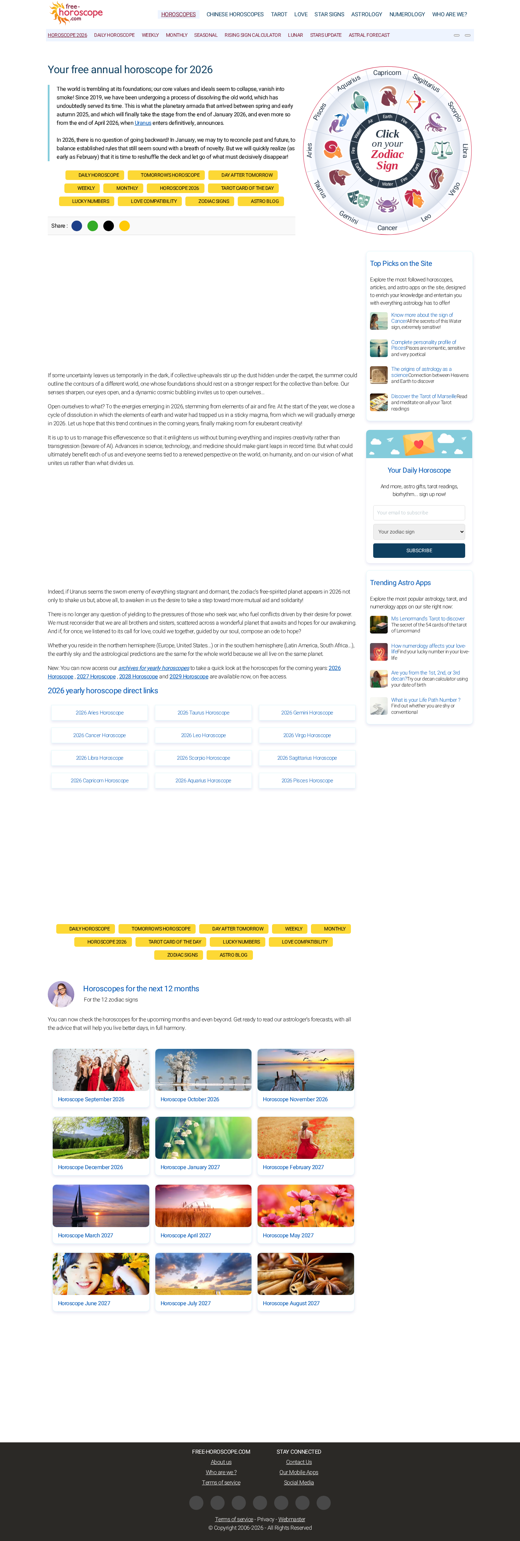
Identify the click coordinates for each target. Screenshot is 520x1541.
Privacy (266, 1519)
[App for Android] (323, 1503)
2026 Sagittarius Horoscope (307, 758)
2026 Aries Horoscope (99, 713)
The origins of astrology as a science (430, 375)
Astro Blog (265, 201)
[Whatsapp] (93, 226)
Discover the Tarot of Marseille (429, 402)
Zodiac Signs (213, 201)
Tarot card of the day (247, 188)
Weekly (150, 35)
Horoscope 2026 (67, 35)
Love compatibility (154, 201)
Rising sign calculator (253, 35)
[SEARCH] (467, 35)
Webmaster (291, 1519)
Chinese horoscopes (235, 14)
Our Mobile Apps (298, 1472)
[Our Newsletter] (457, 35)
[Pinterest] (281, 1503)
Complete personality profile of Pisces (428, 348)
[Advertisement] (203, 311)
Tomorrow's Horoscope (170, 175)
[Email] (124, 226)
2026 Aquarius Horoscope (203, 780)
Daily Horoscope (114, 35)
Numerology (407, 14)
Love (300, 14)
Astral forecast (369, 35)
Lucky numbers (90, 201)
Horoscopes (178, 14)
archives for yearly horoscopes (153, 668)
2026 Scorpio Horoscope (203, 758)
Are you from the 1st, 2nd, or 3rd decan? (429, 679)
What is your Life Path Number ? (426, 706)
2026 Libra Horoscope (99, 758)
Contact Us (299, 1462)
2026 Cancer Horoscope (99, 735)
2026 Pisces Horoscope (307, 780)
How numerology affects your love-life (430, 652)
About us (221, 1462)
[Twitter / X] (108, 226)
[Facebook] (77, 226)
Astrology (366, 14)
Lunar (295, 35)
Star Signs (329, 14)
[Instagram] (217, 1503)
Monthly (176, 35)
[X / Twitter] (260, 1503)
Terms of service (221, 1482)
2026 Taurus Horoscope (204, 713)
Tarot (279, 14)
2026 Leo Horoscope (203, 735)
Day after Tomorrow (246, 175)
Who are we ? (221, 1472)
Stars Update (326, 35)
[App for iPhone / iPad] (302, 1503)
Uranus (143, 123)
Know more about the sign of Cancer (426, 321)
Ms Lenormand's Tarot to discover (429, 625)
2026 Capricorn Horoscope (99, 780)
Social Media (299, 1482)
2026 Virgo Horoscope (307, 735)
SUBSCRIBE (419, 550)
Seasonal (206, 35)
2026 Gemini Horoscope (307, 713)
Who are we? (449, 14)
